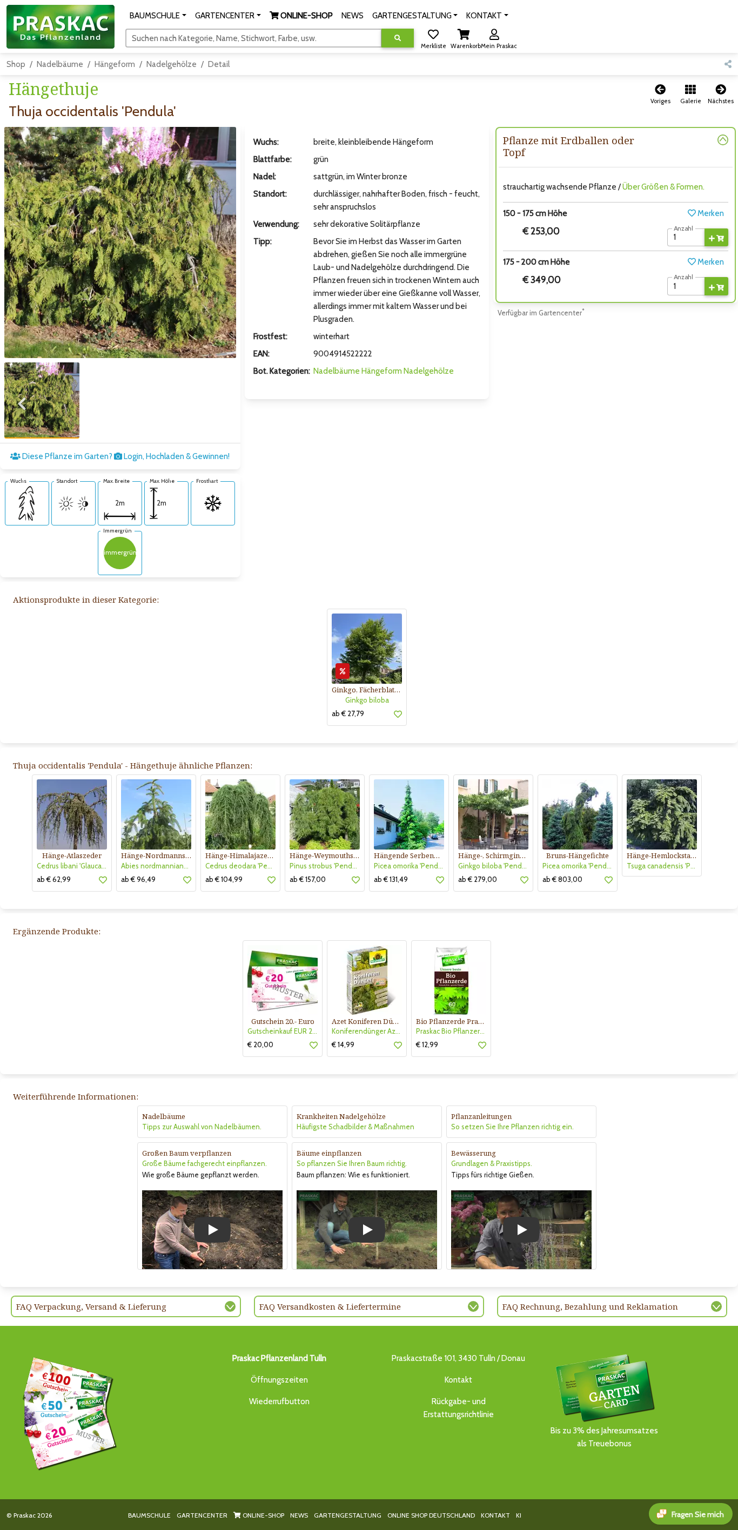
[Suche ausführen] (397, 38)
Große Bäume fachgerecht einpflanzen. (204, 1163)
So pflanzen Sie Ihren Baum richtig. (352, 1163)
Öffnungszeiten (279, 1380)
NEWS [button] (352, 16)
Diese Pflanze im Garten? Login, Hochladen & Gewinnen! (125, 456)
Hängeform (115, 64)
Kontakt (458, 1380)
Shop (15, 64)
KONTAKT (495, 1515)
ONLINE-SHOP (262, 1515)
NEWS (299, 1515)
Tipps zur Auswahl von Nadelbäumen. (201, 1126)
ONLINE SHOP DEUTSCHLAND (431, 1515)
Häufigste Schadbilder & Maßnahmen (355, 1126)
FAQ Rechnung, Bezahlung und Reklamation (590, 1306)
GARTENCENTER (202, 1515)
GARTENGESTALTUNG (347, 1515)
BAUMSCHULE (149, 1515)
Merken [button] (710, 213)
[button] (158, 15)
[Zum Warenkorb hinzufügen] (716, 237)
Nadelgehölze (171, 64)
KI (518, 1515)
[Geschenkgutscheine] (67, 1412)
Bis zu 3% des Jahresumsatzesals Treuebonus (604, 1437)
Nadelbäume (60, 64)
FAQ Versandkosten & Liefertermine (330, 1306)
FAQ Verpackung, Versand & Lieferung (91, 1306)
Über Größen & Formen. (663, 187)
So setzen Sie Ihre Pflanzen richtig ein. (512, 1126)
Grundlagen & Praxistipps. (491, 1163)
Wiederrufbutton (279, 1401)
